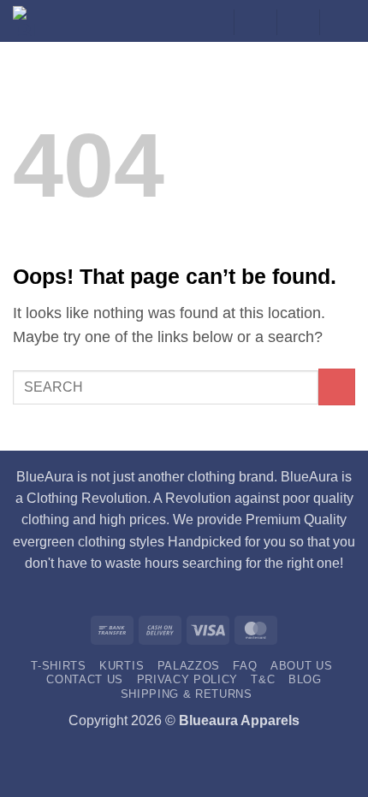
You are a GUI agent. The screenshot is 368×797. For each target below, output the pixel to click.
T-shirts (58, 665)
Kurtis (121, 665)
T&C (263, 679)
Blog (305, 679)
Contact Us (84, 679)
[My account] (212, 22)
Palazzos (188, 665)
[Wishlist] (255, 22)
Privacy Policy (187, 679)
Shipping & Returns (186, 694)
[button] (297, 22)
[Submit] (336, 387)
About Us (301, 665)
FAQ (245, 665)
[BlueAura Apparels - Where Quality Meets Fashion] (34, 21)
